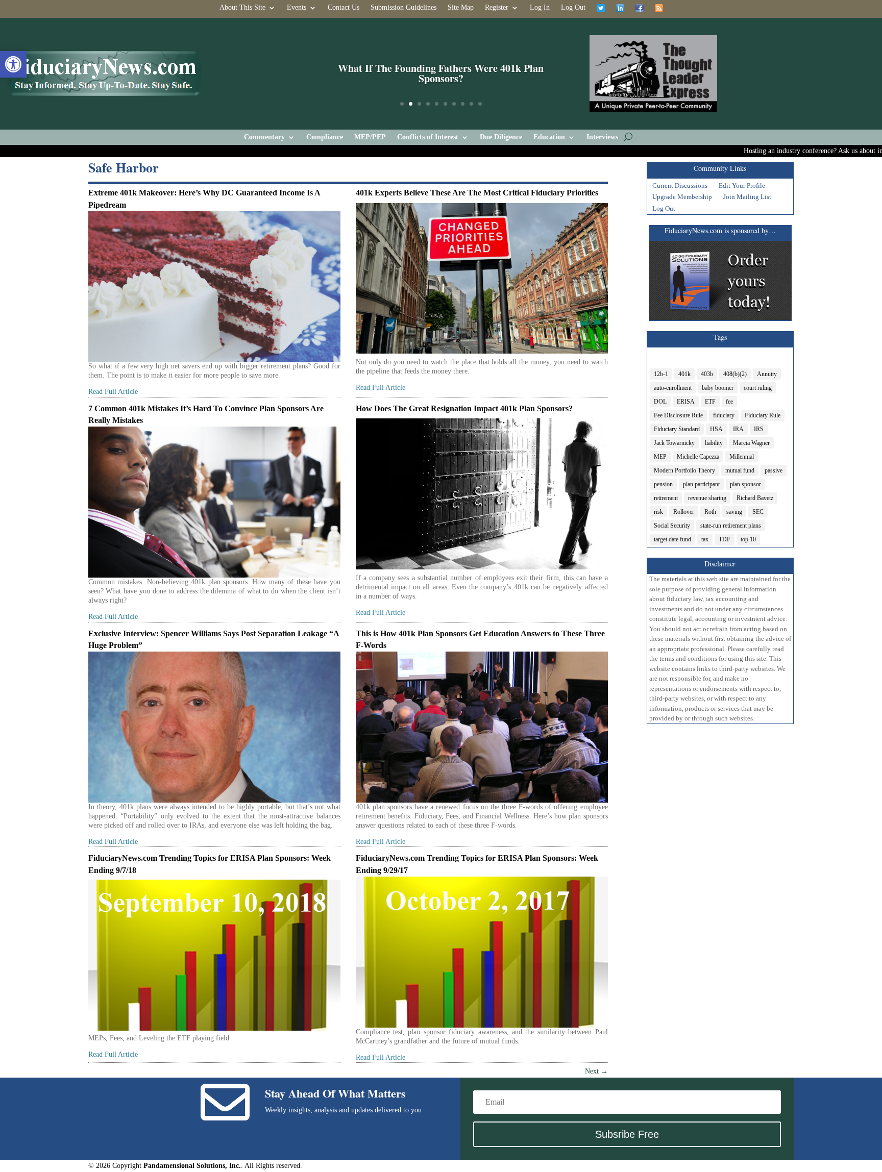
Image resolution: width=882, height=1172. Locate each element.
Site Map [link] (461, 7)
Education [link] (549, 137)
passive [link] (773, 470)
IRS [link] (759, 429)
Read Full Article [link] (113, 391)
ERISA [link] (686, 401)
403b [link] (707, 374)
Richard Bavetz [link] (755, 498)
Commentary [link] (264, 137)
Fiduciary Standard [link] (677, 429)
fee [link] (729, 401)
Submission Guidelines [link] (403, 7)
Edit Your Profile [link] (742, 186)
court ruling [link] (758, 387)
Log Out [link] (573, 7)
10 (480, 104)
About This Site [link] (242, 7)
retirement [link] (666, 498)
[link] (13, 64)
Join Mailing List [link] (747, 198)
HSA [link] (716, 429)
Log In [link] (540, 7)
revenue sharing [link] (707, 498)
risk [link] (658, 511)
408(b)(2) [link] (735, 374)
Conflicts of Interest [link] (427, 137)
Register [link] (496, 7)
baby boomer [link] (717, 387)
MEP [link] (660, 456)
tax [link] (704, 539)
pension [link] (663, 484)
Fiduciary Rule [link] (762, 415)
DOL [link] (660, 401)
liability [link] (714, 442)
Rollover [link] (683, 511)
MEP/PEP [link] (370, 137)
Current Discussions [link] (679, 186)
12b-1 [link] (661, 374)
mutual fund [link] (739, 470)
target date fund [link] (672, 539)
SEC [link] (758, 511)
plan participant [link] (701, 484)
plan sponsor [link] (745, 484)
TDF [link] (724, 539)
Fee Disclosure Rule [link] (678, 415)
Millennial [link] (741, 456)
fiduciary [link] (723, 415)
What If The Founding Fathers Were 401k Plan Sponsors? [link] (441, 73)
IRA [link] (738, 429)
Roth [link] (710, 511)
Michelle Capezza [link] (698, 456)
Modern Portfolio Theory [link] (684, 470)
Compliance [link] (324, 137)
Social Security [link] (672, 525)
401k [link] (684, 374)
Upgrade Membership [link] (682, 198)
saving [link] (734, 511)
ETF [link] (710, 401)
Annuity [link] (767, 374)
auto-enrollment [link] (673, 387)
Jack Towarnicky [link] (674, 442)
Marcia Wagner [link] (751, 442)
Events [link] (296, 7)
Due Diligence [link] (501, 137)
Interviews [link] (602, 137)
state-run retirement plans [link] (730, 525)
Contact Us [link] (343, 7)
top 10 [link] (748, 539)
